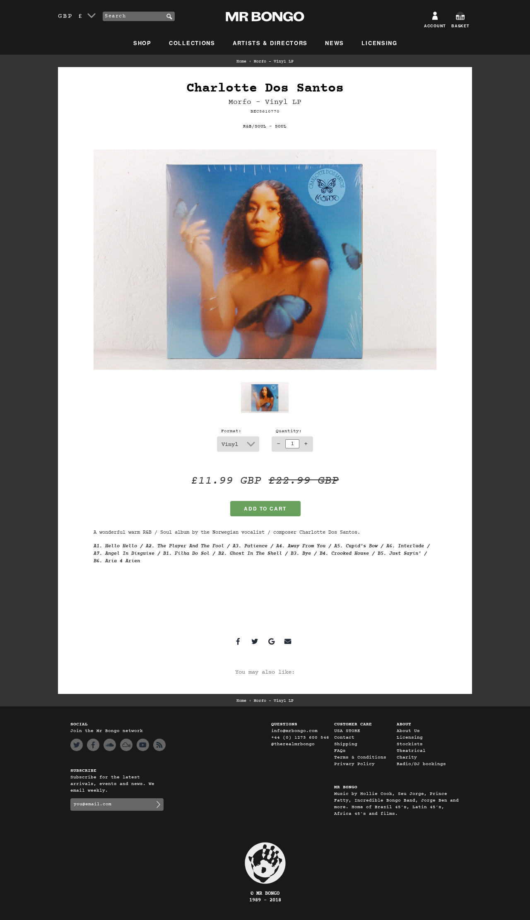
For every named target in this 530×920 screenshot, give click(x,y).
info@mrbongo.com (294, 731)
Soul (281, 126)
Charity (407, 757)
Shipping (345, 744)
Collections (192, 43)
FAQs (340, 751)
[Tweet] (254, 641)
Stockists (410, 744)
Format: (231, 431)
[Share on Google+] (271, 641)
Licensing (379, 43)
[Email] (288, 641)
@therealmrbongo (293, 744)
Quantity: (289, 431)
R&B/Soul (254, 126)
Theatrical (411, 751)
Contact (344, 738)
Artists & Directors (270, 43)
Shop (142, 43)
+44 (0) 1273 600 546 (300, 738)
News (334, 43)
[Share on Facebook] (238, 641)
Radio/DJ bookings (421, 764)
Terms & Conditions (360, 757)
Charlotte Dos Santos (265, 88)
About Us (408, 731)
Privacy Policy (354, 764)
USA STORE (347, 731)
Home (241, 62)
